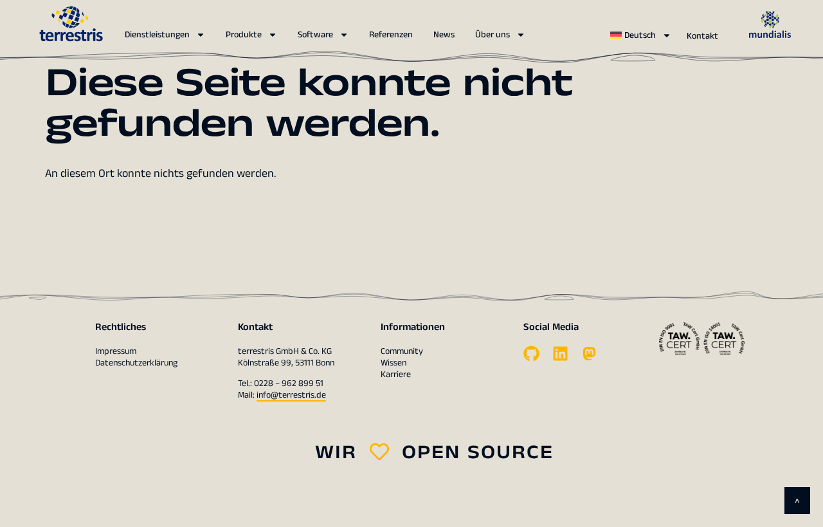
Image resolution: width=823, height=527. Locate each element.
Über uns (492, 34)
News (444, 34)
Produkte (244, 34)
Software (315, 34)
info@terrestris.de (291, 395)
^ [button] (797, 503)
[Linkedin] (560, 354)
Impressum (115, 351)
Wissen (393, 363)
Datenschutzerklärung (136, 363)
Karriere (396, 374)
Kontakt (702, 36)
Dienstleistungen (157, 34)
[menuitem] (640, 35)
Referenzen (391, 34)
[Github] (531, 354)
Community (402, 351)
